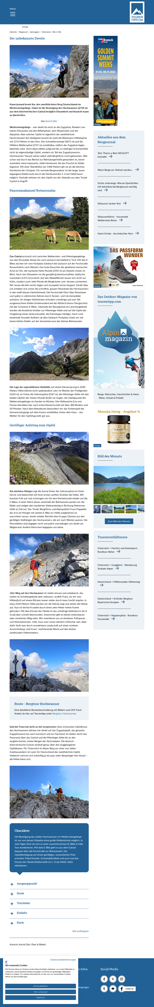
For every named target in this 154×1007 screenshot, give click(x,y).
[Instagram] (121, 979)
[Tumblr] (104, 988)
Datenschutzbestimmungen (63, 959)
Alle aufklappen (80, 931)
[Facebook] (104, 979)
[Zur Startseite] (137, 12)
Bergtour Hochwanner (64, 713)
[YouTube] (113, 988)
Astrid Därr (51, 121)
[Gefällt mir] (121, 988)
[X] (113, 979)
